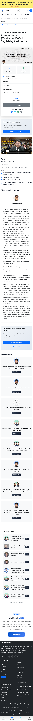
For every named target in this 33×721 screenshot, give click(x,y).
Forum (19, 665)
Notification (20, 667)
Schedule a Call (17, 342)
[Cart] (27, 10)
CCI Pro (3, 677)
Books (3, 669)
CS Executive (24, 18)
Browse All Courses (15, 131)
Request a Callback (25, 686)
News (19, 662)
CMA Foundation (6, 18)
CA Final (3, 14)
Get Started (16, 634)
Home (2, 664)
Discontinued (17, 105)
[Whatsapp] (18, 112)
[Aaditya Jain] (16, 198)
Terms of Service (16, 707)
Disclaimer (27, 707)
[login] (30, 10)
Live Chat (17, 346)
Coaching (7, 10)
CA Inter (20, 14)
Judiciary (20, 672)
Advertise (6, 707)
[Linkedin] (21, 112)
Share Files (20, 670)
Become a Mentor (6, 690)
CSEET (3, 22)
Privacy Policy (12, 710)
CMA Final (27, 14)
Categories (4, 700)
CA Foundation (11, 14)
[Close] (31, 2)
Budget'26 (4, 695)
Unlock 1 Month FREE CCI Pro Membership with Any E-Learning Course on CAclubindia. (15, 4)
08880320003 (24, 692)
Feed (2, 697)
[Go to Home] (21, 10)
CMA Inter (15, 18)
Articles (19, 675)
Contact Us (22, 710)
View (27, 538)
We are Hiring (14, 704)
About (5, 704)
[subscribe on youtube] (14, 656)
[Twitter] (15, 112)
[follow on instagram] (11, 656)
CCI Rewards (4, 692)
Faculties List (4, 687)
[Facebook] (12, 112)
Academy (3, 672)
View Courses (16, 371)
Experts (19, 678)
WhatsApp (23, 689)
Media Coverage (25, 704)
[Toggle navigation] (18, 10)
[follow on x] (5, 656)
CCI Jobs (3, 674)
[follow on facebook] (2, 656)
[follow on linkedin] (8, 656)
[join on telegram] (17, 656)
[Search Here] (24, 10)
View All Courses (17, 602)
